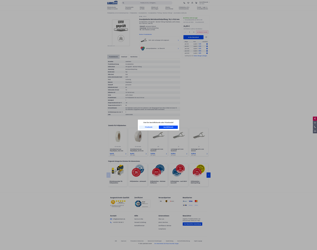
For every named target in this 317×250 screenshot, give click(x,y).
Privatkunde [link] (148, 127)
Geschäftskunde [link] (168, 127)
